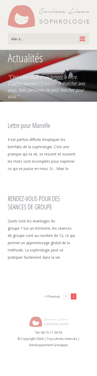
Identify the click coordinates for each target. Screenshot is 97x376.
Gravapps (61, 345)
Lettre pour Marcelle (29, 125)
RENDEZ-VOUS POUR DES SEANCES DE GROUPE (34, 202)
